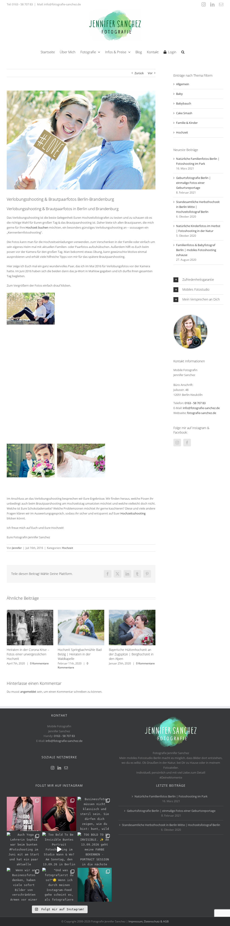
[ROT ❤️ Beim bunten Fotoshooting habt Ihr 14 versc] (59, 814)
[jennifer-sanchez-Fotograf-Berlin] (190, 316)
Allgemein (182, 84)
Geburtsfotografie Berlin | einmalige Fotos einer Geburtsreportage (193, 183)
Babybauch (183, 103)
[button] (182, 51)
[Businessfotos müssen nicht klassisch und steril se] (94, 814)
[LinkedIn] (59, 768)
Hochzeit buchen (37, 227)
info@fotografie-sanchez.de (201, 408)
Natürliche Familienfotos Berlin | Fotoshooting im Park (171, 796)
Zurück (139, 73)
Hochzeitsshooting (133, 513)
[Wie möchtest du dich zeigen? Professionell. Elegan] (94, 885)
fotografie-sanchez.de (201, 413)
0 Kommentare (22, 665)
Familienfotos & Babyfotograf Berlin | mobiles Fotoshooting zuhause (196, 250)
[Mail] (66, 768)
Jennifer (17, 548)
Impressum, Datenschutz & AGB (148, 921)
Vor (150, 73)
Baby (179, 94)
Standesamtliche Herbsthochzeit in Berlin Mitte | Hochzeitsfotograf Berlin (171, 825)
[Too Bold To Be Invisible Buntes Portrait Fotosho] (59, 849)
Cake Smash (184, 113)
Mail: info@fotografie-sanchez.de (59, 4)
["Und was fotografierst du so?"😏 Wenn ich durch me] (59, 885)
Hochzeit (67, 548)
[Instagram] (177, 442)
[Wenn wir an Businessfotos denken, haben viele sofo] (24, 885)
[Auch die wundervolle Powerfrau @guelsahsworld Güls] (24, 814)
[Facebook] (187, 442)
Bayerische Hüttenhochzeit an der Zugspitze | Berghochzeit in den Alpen (80, 654)
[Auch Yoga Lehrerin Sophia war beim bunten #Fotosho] (24, 849)
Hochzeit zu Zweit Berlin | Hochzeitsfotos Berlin (127, 652)
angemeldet (28, 692)
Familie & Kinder (187, 123)
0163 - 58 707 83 (22, 4)
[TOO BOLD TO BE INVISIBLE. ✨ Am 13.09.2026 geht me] (94, 849)
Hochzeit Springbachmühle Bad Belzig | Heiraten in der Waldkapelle (29, 654)
